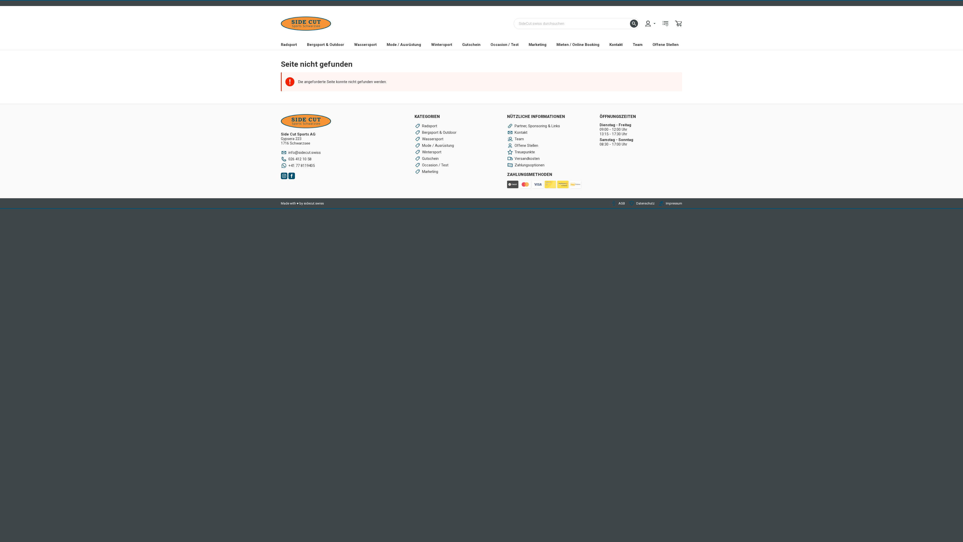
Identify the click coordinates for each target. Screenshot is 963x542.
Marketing (537, 44)
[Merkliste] (665, 24)
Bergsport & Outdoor (325, 44)
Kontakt (616, 44)
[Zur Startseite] (306, 24)
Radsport (289, 44)
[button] (634, 24)
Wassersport (365, 44)
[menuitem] (650, 24)
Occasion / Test (505, 44)
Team (638, 44)
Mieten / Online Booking (577, 44)
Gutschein (471, 44)
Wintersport (441, 44)
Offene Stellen (666, 44)
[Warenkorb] (678, 24)
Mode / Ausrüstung (404, 44)
